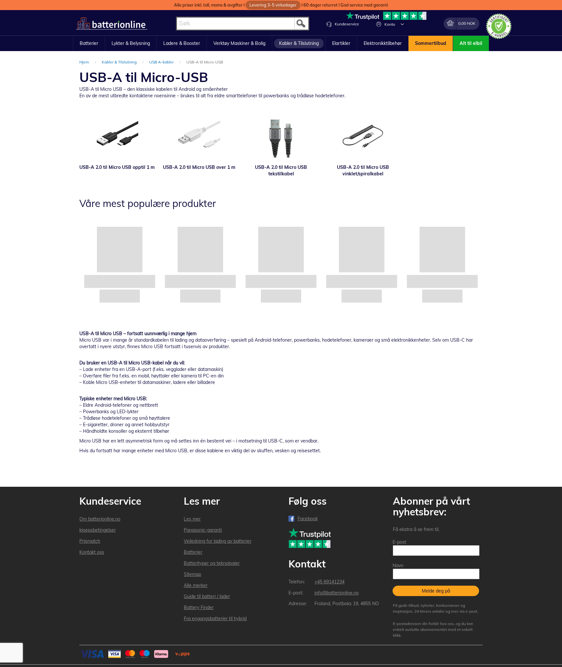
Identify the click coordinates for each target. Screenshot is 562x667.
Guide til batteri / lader (207, 596)
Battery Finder (199, 607)
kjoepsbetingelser (97, 530)
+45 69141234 (329, 582)
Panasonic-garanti (203, 530)
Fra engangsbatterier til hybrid (215, 618)
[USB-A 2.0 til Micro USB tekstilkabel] (281, 136)
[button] (402, 24)
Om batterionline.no (99, 519)
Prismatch (89, 541)
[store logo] (111, 23)
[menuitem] (89, 43)
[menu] (281, 43)
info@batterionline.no (336, 593)
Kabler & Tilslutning (120, 62)
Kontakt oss (91, 552)
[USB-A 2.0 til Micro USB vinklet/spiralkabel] (363, 136)
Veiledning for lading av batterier (217, 541)
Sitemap (192, 574)
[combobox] (242, 24)
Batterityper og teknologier (212, 563)
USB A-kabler (162, 62)
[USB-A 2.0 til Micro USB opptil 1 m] (117, 136)
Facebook (308, 519)
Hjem (84, 62)
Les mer (192, 519)
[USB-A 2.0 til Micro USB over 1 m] (199, 136)
